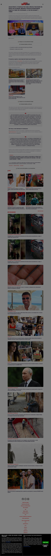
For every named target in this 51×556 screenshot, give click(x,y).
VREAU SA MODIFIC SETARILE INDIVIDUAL (45, 546)
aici (7, 549)
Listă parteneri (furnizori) (27, 546)
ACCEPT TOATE (45, 542)
